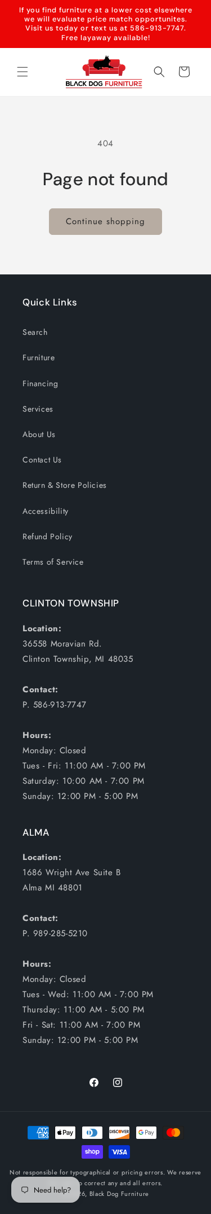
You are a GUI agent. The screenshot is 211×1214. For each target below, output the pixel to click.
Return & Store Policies (65, 485)
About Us (39, 434)
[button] (22, 71)
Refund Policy (48, 536)
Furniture (39, 357)
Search (35, 332)
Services (38, 408)
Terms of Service (53, 561)
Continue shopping (105, 221)
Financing (40, 383)
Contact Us (42, 459)
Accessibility (46, 511)
